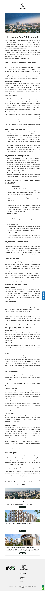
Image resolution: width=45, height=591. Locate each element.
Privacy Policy (22, 587)
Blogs (21, 580)
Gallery (21, 581)
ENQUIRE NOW (43, 295)
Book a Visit (22, 577)
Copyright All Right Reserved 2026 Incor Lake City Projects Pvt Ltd (22, 586)
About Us (22, 576)
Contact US (22, 583)
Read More (22, 506)
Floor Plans (22, 578)
